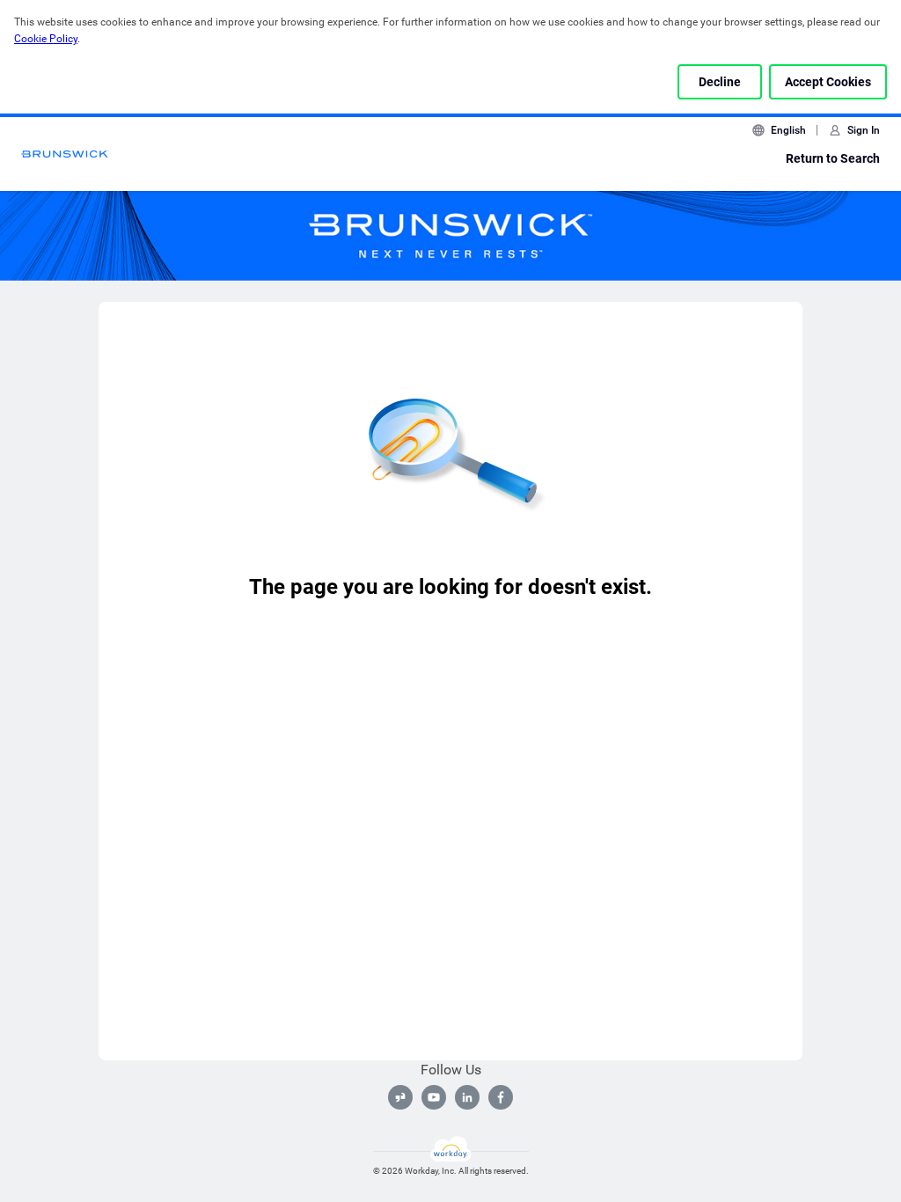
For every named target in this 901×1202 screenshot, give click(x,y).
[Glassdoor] (400, 1097)
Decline (720, 82)
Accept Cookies (828, 82)
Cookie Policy (45, 39)
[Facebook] (500, 1097)
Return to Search (833, 158)
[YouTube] (433, 1097)
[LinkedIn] (467, 1097)
